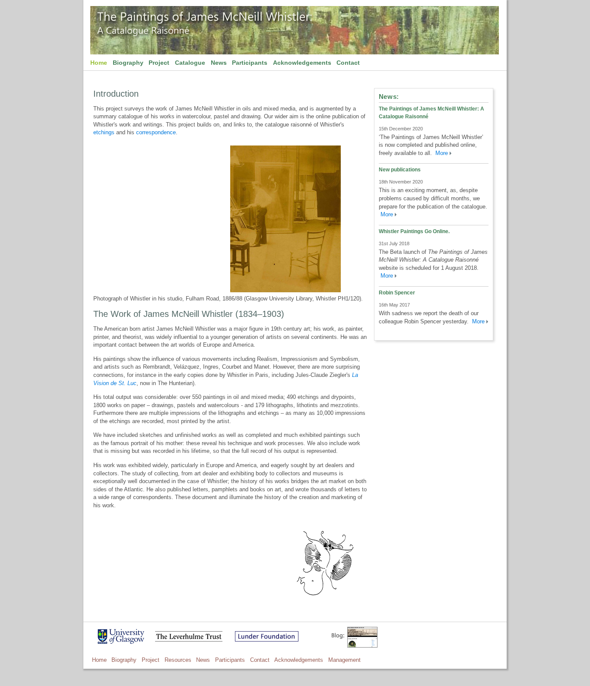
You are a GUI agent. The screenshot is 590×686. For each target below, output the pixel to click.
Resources (178, 660)
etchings (103, 132)
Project (159, 62)
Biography (128, 62)
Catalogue (190, 62)
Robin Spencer (397, 293)
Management (344, 660)
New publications (400, 170)
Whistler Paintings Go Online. (414, 231)
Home (98, 62)
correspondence (156, 132)
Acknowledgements (302, 62)
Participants (249, 62)
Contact (348, 62)
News (219, 62)
